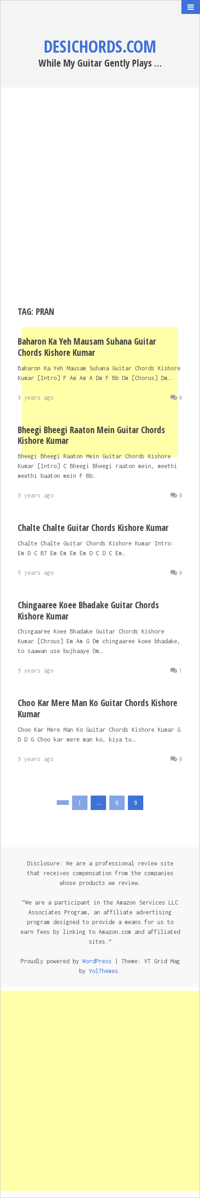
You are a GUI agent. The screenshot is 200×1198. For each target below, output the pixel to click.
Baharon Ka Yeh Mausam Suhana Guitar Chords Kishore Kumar (87, 347)
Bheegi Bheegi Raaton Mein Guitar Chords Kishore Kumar (91, 435)
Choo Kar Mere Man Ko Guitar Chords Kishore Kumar (97, 708)
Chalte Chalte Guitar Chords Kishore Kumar (93, 528)
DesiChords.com (100, 46)
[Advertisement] (100, 197)
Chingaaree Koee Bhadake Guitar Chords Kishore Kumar (88, 610)
